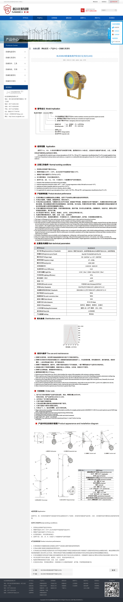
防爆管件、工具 (11, 63)
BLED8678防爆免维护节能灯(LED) (51, 574)
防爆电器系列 (11, 52)
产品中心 (40, 18)
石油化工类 (54, 583)
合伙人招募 (86, 588)
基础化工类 (54, 585)
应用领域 (54, 18)
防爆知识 (64, 583)
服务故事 (86, 585)
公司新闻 (75, 583)
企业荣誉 (31, 590)
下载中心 (64, 588)
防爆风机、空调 (11, 69)
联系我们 (104, 1)
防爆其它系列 (11, 81)
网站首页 (95, 1)
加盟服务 (64, 585)
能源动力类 (54, 588)
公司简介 (31, 583)
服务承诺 (86, 583)
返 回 (113, 570)
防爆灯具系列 (11, 58)
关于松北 (25, 18)
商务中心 (97, 18)
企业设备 (31, 588)
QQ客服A (116, 31)
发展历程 (31, 585)
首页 (11, 18)
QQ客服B (116, 34)
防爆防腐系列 (11, 75)
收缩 (109, 33)
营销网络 (97, 585)
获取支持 (68, 18)
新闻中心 (83, 18)
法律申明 (31, 592)
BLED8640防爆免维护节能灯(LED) (51, 570)
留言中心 (97, 583)
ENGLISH (114, 1)
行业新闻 (75, 585)
